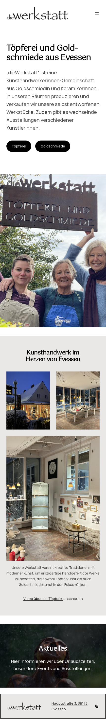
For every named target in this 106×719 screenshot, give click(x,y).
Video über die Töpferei (43, 598)
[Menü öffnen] (97, 13)
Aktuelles (53, 648)
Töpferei (19, 146)
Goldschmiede (53, 146)
